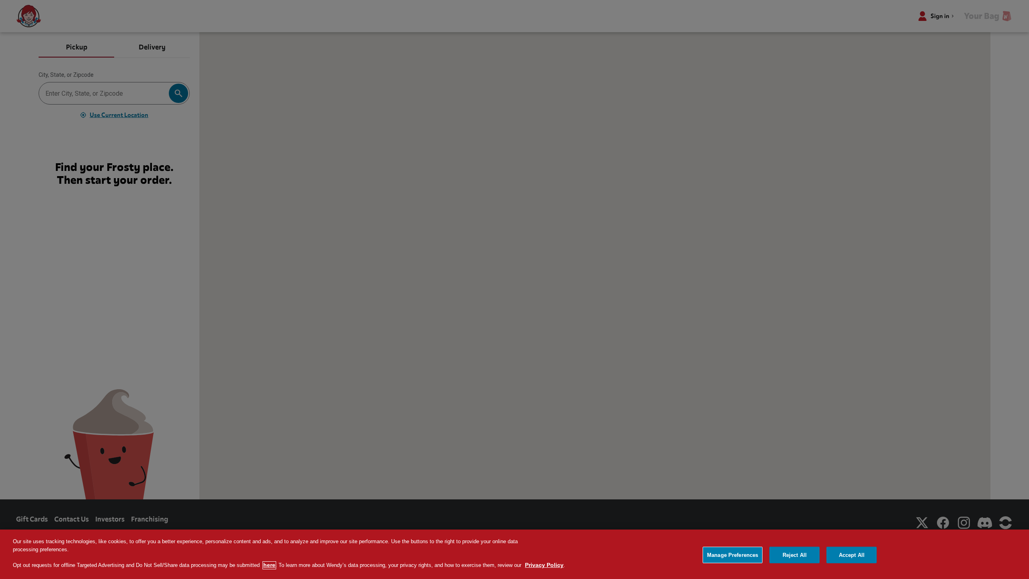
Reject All (795, 555)
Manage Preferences (732, 555)
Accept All (852, 555)
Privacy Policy (544, 565)
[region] (514, 554)
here (269, 565)
